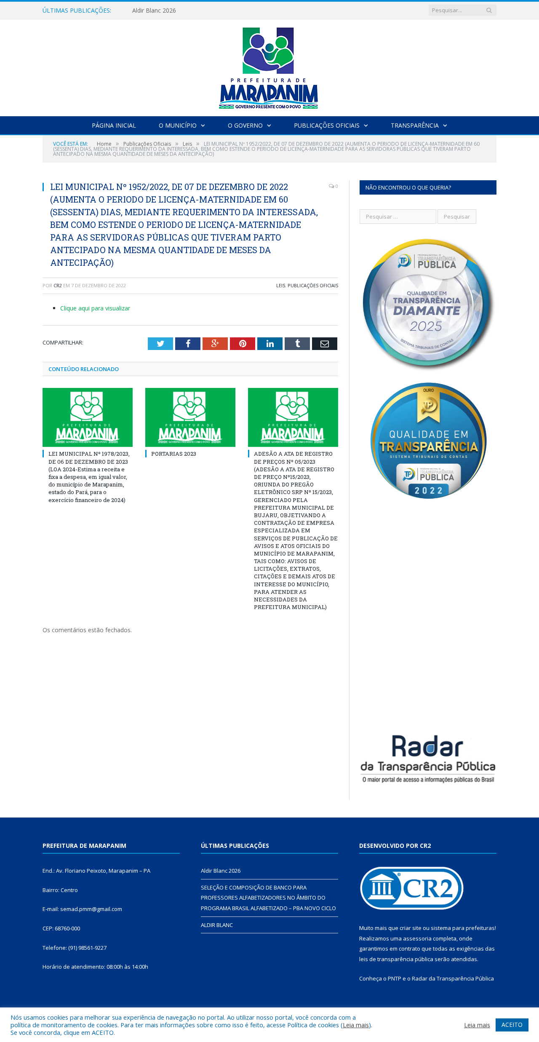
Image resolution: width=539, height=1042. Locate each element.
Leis (280, 285)
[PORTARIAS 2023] (190, 417)
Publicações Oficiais (327, 125)
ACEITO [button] (512, 1025)
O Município (178, 125)
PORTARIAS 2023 (173, 453)
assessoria (417, 938)
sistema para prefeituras (463, 928)
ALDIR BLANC (217, 925)
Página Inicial (114, 125)
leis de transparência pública (396, 959)
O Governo (245, 125)
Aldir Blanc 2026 (154, 10)
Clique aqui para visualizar (95, 308)
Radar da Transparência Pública (453, 978)
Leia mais (356, 1025)
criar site (411, 928)
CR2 (57, 285)
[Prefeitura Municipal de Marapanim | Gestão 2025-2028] (269, 66)
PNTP (394, 978)
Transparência (415, 125)
